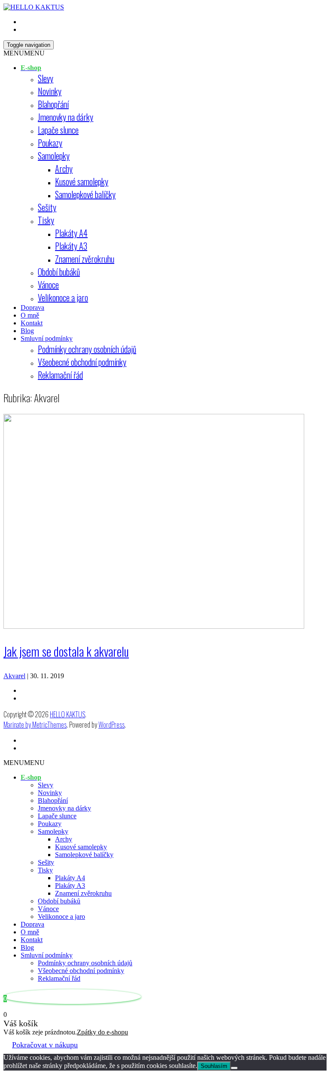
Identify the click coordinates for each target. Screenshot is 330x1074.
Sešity (47, 207)
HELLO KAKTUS (67, 714)
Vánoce (48, 284)
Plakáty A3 (71, 245)
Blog (27, 330)
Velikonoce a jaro (63, 297)
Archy (64, 168)
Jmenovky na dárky (65, 116)
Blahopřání (53, 104)
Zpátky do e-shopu (102, 1032)
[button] (24, 53)
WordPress (111, 724)
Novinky (49, 91)
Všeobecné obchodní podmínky (82, 361)
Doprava (32, 307)
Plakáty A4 (71, 232)
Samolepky (54, 155)
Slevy (45, 78)
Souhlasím (214, 1066)
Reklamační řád (60, 374)
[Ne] (234, 1068)
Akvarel (14, 675)
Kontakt (32, 323)
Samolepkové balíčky (85, 194)
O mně (30, 315)
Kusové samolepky (81, 181)
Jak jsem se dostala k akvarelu (66, 651)
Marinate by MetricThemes (35, 724)
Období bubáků (59, 271)
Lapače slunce (58, 129)
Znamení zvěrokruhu (84, 258)
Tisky (46, 220)
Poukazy (50, 142)
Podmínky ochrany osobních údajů (87, 349)
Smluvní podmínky (47, 338)
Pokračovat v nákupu (45, 1044)
